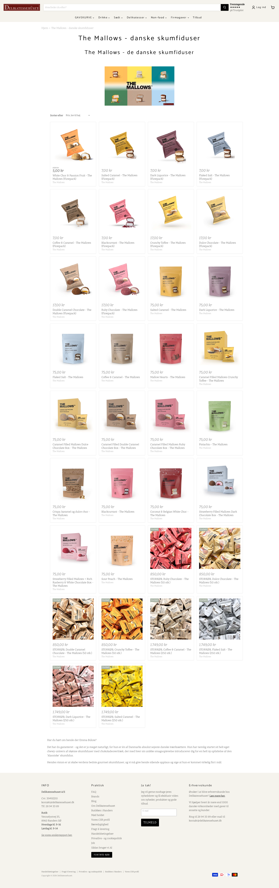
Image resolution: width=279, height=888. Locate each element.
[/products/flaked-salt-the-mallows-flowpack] (219, 144)
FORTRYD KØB (102, 854)
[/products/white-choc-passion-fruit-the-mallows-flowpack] (73, 144)
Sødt (117, 17)
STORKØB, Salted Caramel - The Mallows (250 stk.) (120, 718)
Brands (95, 796)
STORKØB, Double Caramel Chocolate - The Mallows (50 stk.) (72, 651)
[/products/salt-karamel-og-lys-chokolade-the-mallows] (170, 279)
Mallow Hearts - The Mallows (167, 377)
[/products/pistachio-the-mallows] (219, 413)
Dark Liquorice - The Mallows (216, 309)
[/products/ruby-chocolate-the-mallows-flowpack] (122, 279)
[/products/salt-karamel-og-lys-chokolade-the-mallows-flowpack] (122, 144)
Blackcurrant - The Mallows (117, 511)
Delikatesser (136, 17)
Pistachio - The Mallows (213, 444)
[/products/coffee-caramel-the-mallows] (122, 346)
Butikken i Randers (102, 810)
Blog (93, 801)
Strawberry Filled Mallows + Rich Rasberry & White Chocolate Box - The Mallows (73, 582)
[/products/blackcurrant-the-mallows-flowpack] (122, 212)
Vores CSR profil (100, 819)
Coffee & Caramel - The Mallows (120, 377)
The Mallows (59, 182)
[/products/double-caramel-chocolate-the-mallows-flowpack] (73, 279)
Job (93, 843)
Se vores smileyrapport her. (56, 835)
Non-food (158, 17)
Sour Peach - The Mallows (117, 579)
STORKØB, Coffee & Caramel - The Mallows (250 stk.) (170, 651)
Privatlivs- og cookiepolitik (106, 838)
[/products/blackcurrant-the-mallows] (122, 481)
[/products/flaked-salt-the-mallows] (73, 346)
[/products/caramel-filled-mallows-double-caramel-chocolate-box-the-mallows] (122, 413)
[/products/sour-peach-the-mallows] (122, 548)
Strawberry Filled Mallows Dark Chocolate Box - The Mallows (218, 513)
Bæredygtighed (99, 824)
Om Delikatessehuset (103, 805)
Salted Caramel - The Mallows (168, 309)
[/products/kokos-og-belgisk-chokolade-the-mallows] (170, 481)
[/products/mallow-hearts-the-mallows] (170, 346)
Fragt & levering (100, 829)
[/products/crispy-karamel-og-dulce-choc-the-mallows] (73, 481)
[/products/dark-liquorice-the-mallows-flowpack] (170, 144)
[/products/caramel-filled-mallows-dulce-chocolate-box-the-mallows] (73, 413)
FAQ (93, 791)
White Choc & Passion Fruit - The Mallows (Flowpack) (72, 177)
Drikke (103, 17)
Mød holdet (97, 815)
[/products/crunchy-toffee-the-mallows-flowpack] (170, 212)
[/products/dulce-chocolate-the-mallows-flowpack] (219, 212)
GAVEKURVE (84, 17)
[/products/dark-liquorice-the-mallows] (219, 279)
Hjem (44, 28)
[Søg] (225, 7)
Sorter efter (56, 115)
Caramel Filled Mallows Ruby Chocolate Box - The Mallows (167, 446)
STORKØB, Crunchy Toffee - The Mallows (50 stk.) (120, 651)
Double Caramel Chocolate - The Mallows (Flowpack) (72, 311)
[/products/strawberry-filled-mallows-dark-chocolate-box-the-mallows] (219, 481)
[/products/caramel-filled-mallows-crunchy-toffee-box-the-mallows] (219, 346)
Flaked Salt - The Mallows (68, 377)
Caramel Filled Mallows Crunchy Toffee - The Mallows (218, 379)
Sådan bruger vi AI (101, 847)
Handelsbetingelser (102, 833)
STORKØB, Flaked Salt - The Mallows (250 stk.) (215, 651)
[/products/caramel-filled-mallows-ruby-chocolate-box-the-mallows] (170, 413)
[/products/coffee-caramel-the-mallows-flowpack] (73, 212)
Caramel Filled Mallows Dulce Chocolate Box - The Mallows (70, 446)
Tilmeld (150, 822)
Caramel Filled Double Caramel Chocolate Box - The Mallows (120, 446)
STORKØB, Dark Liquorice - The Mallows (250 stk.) (71, 718)
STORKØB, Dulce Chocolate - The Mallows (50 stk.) (218, 580)
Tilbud (197, 17)
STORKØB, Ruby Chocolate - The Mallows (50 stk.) (169, 580)
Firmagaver (179, 17)
